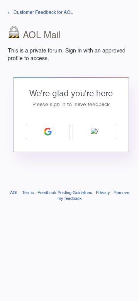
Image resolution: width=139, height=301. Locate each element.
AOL (14, 192)
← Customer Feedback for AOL (40, 11)
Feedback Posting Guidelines (64, 192)
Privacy (103, 192)
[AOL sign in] (94, 131)
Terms (28, 192)
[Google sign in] (48, 131)
